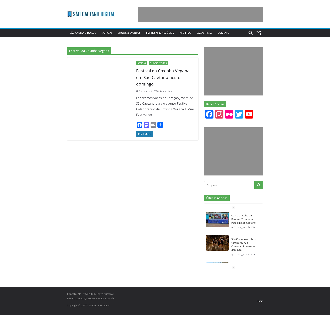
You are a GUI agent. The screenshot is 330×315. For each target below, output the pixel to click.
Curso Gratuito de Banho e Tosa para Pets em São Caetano (243, 219)
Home (260, 301)
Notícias (106, 32)
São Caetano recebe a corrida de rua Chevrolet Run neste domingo (243, 244)
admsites (167, 91)
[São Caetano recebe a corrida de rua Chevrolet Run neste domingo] (217, 243)
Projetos (185, 32)
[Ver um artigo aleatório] (259, 33)
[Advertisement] (200, 14)
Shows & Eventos (129, 32)
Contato (223, 32)
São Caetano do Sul (83, 32)
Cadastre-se (204, 32)
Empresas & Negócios (160, 32)
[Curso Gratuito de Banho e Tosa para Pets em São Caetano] (217, 219)
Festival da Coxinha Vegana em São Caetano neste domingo (163, 77)
